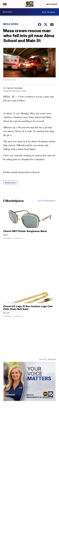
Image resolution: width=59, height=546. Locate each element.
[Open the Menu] (4, 4)
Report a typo (10, 182)
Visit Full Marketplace (47, 201)
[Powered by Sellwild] (52, 359)
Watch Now (51, 4)
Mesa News (11, 24)
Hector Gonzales (15, 88)
